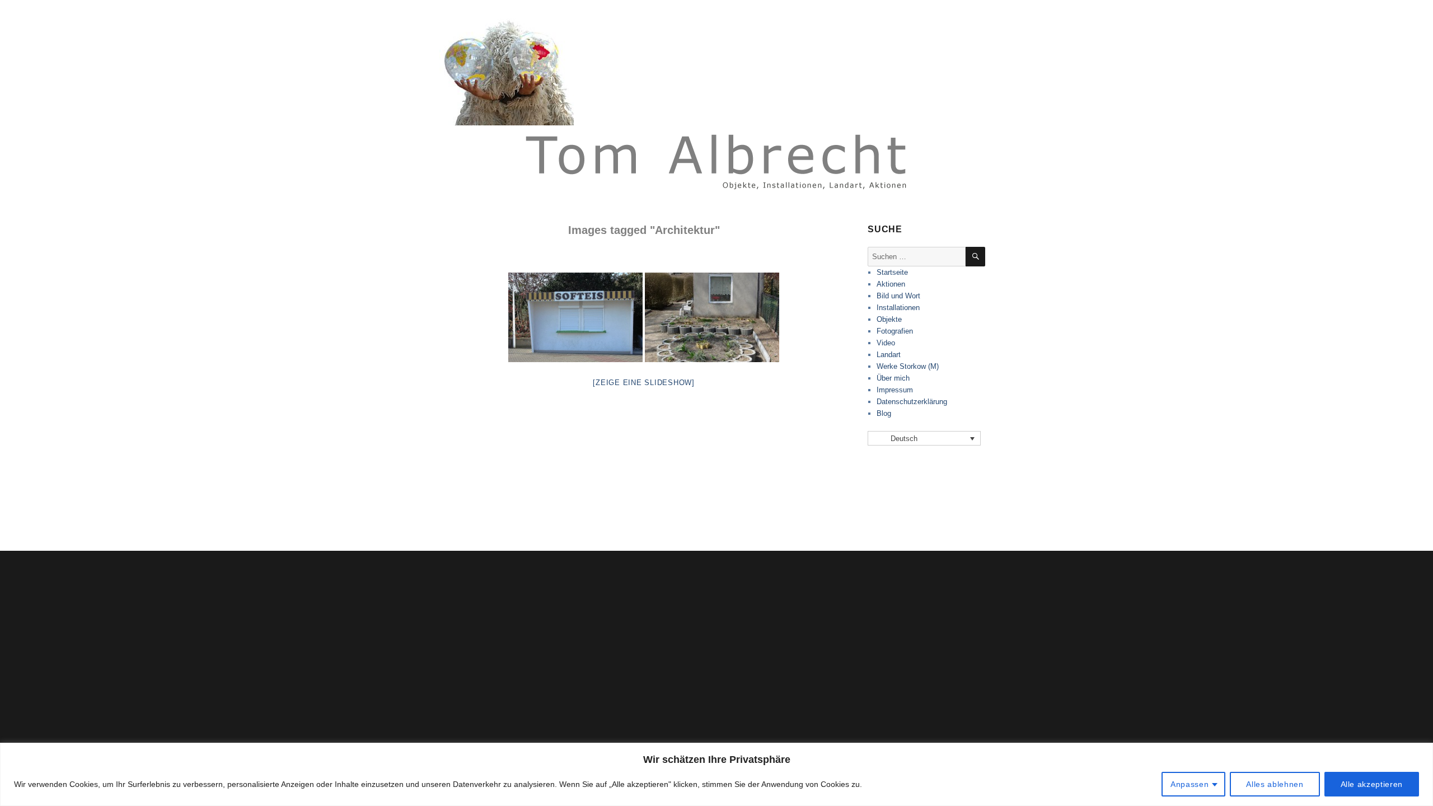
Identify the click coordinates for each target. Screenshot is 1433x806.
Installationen (898, 307)
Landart (889, 354)
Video (886, 343)
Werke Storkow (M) (908, 366)
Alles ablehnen (1274, 784)
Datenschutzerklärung (912, 401)
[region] (716, 774)
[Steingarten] (712, 317)
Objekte (889, 319)
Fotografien (895, 331)
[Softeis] (575, 317)
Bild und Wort (898, 296)
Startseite (892, 272)
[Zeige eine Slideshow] (644, 382)
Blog (884, 413)
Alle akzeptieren (1372, 784)
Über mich (893, 378)
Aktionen (891, 284)
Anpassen (1189, 784)
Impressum (895, 390)
